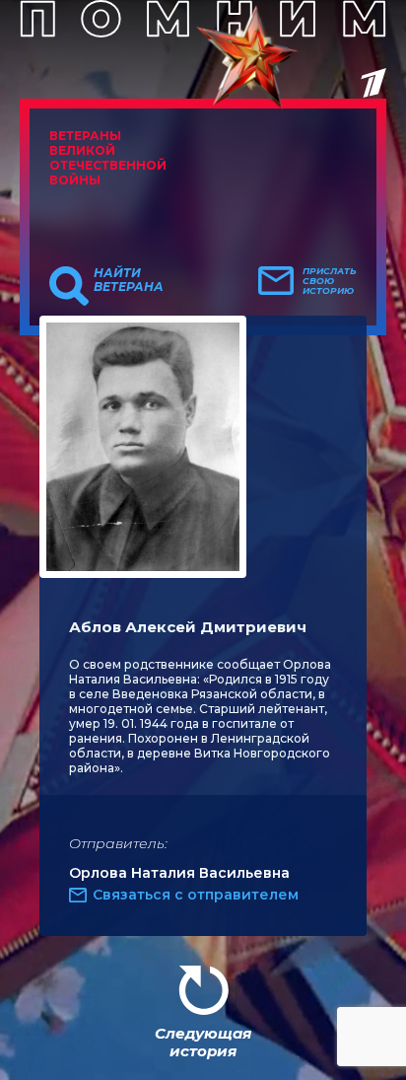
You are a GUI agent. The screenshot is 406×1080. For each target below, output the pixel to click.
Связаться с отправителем (196, 894)
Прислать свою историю (330, 281)
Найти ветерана (129, 280)
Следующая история (203, 1042)
